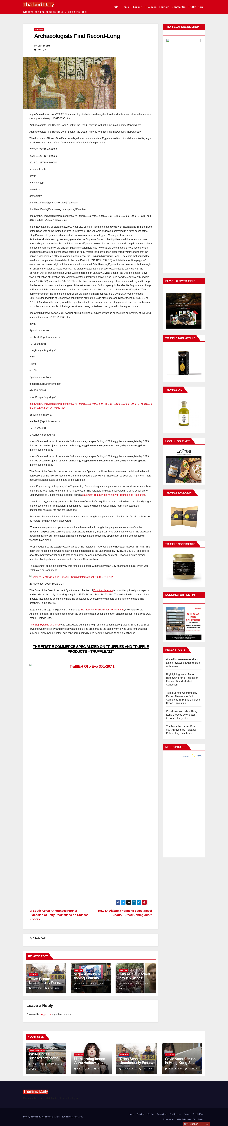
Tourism (164, 7)
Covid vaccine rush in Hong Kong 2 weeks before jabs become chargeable (181, 714)
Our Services (175, 1114)
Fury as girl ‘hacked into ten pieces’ (134, 976)
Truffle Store (196, 7)
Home (125, 7)
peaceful (79, 1055)
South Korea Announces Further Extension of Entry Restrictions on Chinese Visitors (58, 915)
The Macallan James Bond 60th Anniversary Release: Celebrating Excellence (181, 729)
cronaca (39, 29)
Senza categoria (37, 1050)
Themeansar (76, 1117)
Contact (151, 1114)
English (193, 1124)
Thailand (136, 7)
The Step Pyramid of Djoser (44, 624)
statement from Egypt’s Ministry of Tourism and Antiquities (113, 495)
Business (150, 7)
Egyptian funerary (103, 590)
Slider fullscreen (183, 1119)
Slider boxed (168, 1119)
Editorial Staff (44, 46)
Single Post (198, 1114)
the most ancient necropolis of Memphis (102, 609)
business (170, 1055)
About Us (141, 1114)
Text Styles (198, 1119)
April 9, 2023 (39, 1064)
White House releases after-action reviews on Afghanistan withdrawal (183, 663)
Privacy (187, 1114)
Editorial (53, 988)
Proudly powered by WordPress (37, 1117)
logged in (46, 1014)
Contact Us (179, 7)
